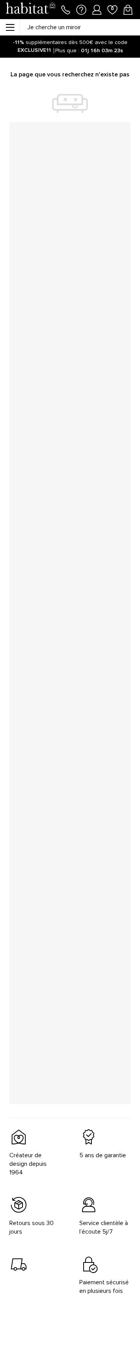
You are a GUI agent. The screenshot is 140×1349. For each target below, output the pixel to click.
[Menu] (10, 27)
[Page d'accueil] (30, 9)
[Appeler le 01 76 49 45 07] (66, 9)
